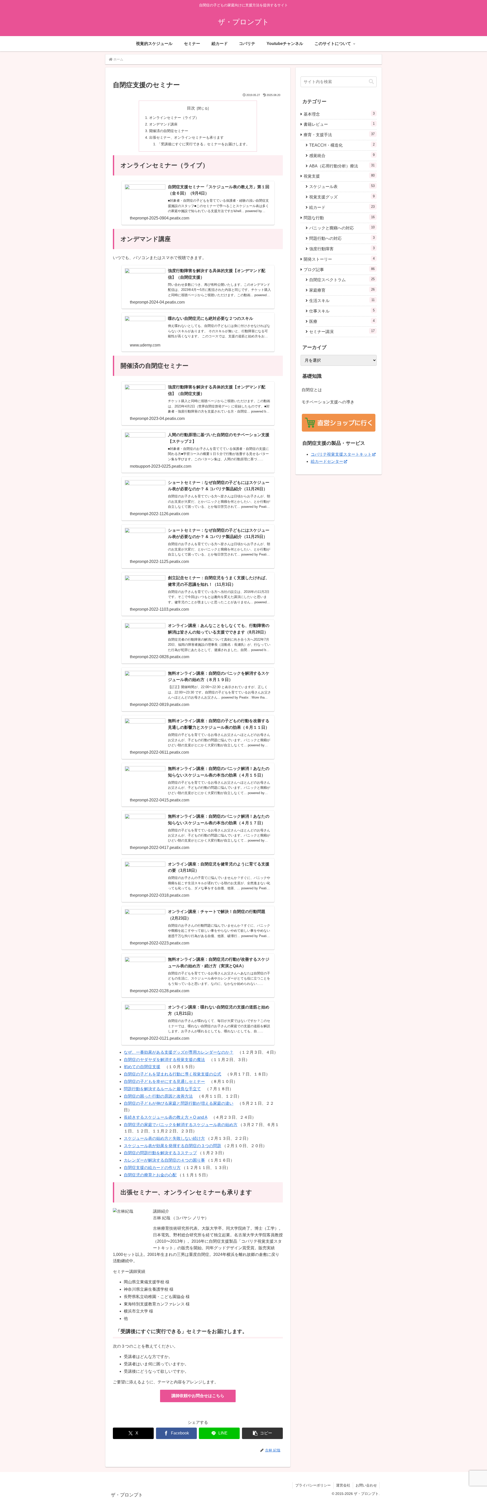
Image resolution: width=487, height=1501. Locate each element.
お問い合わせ (366, 1485)
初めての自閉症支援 (142, 1067)
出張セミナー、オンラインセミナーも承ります (186, 137)
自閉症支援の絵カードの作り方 (152, 1167)
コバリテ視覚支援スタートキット (341, 454)
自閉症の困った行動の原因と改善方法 (158, 1096)
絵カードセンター (327, 461)
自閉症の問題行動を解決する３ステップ (160, 1153)
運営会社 (343, 1485)
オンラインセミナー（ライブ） (174, 118)
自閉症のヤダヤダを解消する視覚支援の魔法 (164, 1059)
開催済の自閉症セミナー (168, 131)
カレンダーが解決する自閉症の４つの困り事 (164, 1160)
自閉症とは (312, 390)
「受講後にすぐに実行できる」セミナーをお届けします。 (203, 144)
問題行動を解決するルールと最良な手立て (162, 1089)
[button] (262, 1433)
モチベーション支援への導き (328, 402)
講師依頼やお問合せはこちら (197, 1396)
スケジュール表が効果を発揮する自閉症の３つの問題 (172, 1146)
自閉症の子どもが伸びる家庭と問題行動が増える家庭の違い (178, 1103)
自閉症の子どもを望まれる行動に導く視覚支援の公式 (172, 1074)
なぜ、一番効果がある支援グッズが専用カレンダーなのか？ (178, 1052)
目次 (191, 108)
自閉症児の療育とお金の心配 (150, 1175)
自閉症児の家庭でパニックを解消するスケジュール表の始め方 (180, 1125)
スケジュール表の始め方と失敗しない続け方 (164, 1138)
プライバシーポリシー (313, 1485)
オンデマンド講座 (163, 124)
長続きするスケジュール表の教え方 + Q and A (165, 1117)
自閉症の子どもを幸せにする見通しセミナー (164, 1081)
